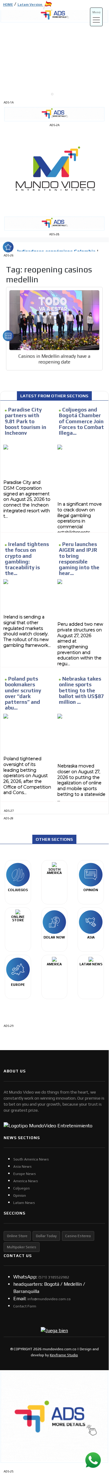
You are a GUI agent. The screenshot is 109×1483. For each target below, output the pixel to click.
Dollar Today (46, 1236)
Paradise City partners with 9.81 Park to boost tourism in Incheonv (25, 421)
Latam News (24, 1203)
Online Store (17, 1236)
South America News (31, 1159)
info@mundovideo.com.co (49, 1299)
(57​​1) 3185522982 (53, 1277)
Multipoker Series (21, 1247)
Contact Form (24, 1306)
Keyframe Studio (64, 1355)
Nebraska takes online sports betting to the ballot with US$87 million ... (81, 690)
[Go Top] (93, 1427)
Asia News (22, 1166)
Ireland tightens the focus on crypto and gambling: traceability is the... (27, 558)
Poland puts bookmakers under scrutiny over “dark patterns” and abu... (23, 693)
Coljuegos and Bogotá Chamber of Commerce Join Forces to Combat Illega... (81, 421)
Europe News (24, 1174)
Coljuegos (21, 1188)
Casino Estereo (78, 1236)
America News (25, 1181)
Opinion (19, 1195)
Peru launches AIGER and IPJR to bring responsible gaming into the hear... (79, 558)
